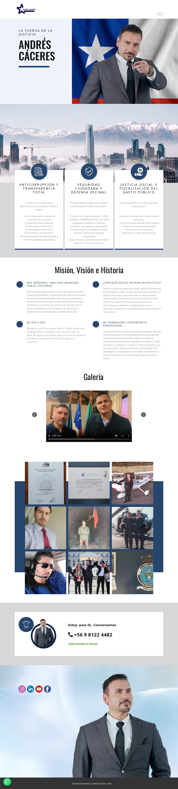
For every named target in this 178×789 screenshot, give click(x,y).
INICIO (160, 13)
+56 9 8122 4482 (92, 635)
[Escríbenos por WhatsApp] (7, 782)
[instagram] (22, 689)
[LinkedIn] (30, 689)
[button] (34, 414)
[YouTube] (39, 689)
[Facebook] (47, 689)
